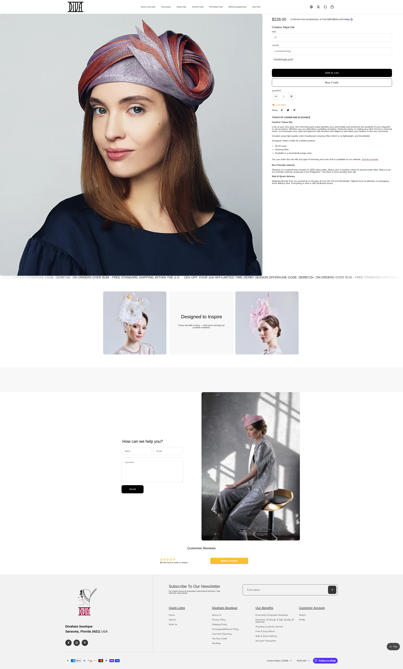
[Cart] (332, 7)
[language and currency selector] (311, 7)
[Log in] (318, 7)
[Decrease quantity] (276, 96)
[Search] (325, 7)
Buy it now (331, 82)
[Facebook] (281, 110)
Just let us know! (370, 159)
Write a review (229, 560)
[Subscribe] (332, 590)
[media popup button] (256, 272)
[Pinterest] (294, 110)
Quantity (276, 91)
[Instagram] (77, 643)
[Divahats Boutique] (87, 7)
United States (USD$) (277, 660)
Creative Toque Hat (283, 27)
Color (275, 45)
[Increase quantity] (291, 96)
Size (274, 32)
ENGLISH (302, 660)
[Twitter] (288, 110)
